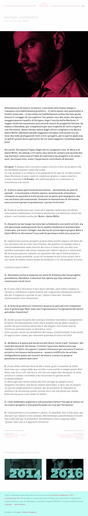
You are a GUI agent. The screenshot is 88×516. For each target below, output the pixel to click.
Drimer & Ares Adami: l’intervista (16, 436)
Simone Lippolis (29, 512)
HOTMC (44, 5)
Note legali (20, 504)
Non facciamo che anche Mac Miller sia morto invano (70, 437)
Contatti (8, 504)
